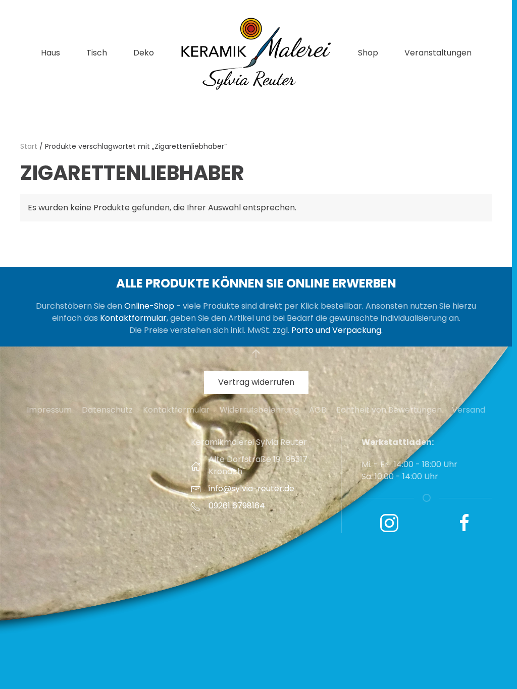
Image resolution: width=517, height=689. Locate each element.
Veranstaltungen (438, 53)
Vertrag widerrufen (256, 382)
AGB (317, 410)
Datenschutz (107, 410)
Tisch (96, 53)
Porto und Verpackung (336, 330)
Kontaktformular (133, 318)
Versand (468, 410)
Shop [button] (368, 53)
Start (28, 146)
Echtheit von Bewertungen (389, 410)
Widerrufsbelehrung (259, 410)
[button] (256, 354)
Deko (143, 53)
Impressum (49, 410)
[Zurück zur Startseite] (256, 53)
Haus (50, 53)
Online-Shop (149, 306)
